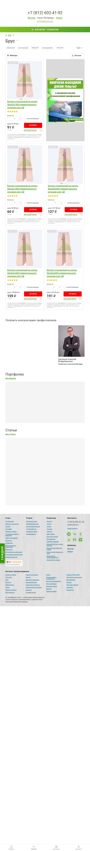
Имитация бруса (10, 590)
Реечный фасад (51, 583)
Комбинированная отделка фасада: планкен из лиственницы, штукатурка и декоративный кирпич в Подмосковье (43, 705)
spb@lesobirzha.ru (73, 524)
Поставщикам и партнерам (10, 546)
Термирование (31, 534)
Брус (7, 580)
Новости (49, 531)
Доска (7, 587)
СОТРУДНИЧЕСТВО (45, 21)
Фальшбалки (70, 580)
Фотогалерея (51, 539)
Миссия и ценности (12, 524)
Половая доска (31, 592)
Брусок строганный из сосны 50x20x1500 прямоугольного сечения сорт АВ (22, 104)
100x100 (60, 48)
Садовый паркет (51, 586)
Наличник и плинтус (33, 585)
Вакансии (8, 549)
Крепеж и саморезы (32, 580)
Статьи (49, 526)
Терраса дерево (51, 591)
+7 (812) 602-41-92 (45, 12)
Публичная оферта (11, 538)
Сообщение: (10, 343)
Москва (70, 549)
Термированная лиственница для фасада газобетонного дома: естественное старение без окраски (43, 770)
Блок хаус (8, 577)
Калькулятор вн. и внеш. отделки (55, 544)
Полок (48, 574)
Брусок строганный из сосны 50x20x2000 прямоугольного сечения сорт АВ (63, 188)
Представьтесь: (11, 326)
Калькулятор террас (53, 560)
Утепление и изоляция (74, 577)
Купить (33, 125)
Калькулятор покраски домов (54, 548)
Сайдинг (49, 589)
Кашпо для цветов (32, 574)
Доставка (8, 529)
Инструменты (10, 592)
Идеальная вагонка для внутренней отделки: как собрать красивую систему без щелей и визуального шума (42, 493)
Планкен (29, 590)
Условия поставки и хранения (12, 534)
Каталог (49, 521)
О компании (9, 521)
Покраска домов (31, 531)
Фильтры (13, 55)
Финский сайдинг (72, 585)
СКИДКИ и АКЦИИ (53, 541)
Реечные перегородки (53, 581)
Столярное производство (13, 554)
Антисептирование (33, 118)
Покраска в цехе (31, 521)
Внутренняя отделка (33, 526)
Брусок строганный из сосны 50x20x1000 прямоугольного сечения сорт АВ (22, 188)
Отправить (48, 355)
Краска (28, 577)
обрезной (10, 48)
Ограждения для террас (34, 587)
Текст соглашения (16, 358)
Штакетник (70, 590)
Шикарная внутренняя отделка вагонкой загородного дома (31, 835)
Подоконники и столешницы (51, 578)
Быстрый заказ (30, 130)
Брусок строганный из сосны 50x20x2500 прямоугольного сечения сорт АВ (22, 273)
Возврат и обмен (11, 531)
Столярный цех (31, 529)
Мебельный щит (31, 582)
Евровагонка (9, 585)
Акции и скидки (10, 574)
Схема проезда (72, 528)
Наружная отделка (32, 524)
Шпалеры (69, 587)
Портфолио (9, 543)
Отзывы (49, 529)
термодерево (47, 48)
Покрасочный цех (11, 557)
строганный (23, 48)
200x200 (35, 48)
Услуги (49, 524)
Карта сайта (51, 534)
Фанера (68, 582)
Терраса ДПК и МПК (73, 574)
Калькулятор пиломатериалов (52, 556)
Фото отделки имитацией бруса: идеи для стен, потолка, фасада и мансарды (37, 619)
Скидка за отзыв (52, 536)
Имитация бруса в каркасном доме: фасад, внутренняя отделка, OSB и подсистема (40, 682)
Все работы (10, 378)
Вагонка (8, 582)
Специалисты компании (13, 552)
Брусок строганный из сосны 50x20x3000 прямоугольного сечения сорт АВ (62, 273)
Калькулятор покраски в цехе (55, 552)
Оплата (7, 526)
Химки (70, 552)
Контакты (8, 540)
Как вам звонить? (12, 334)
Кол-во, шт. (10, 115)
